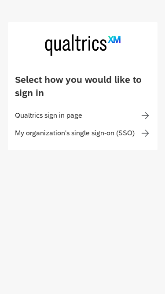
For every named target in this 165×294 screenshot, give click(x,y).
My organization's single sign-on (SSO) (75, 133)
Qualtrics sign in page (48, 115)
